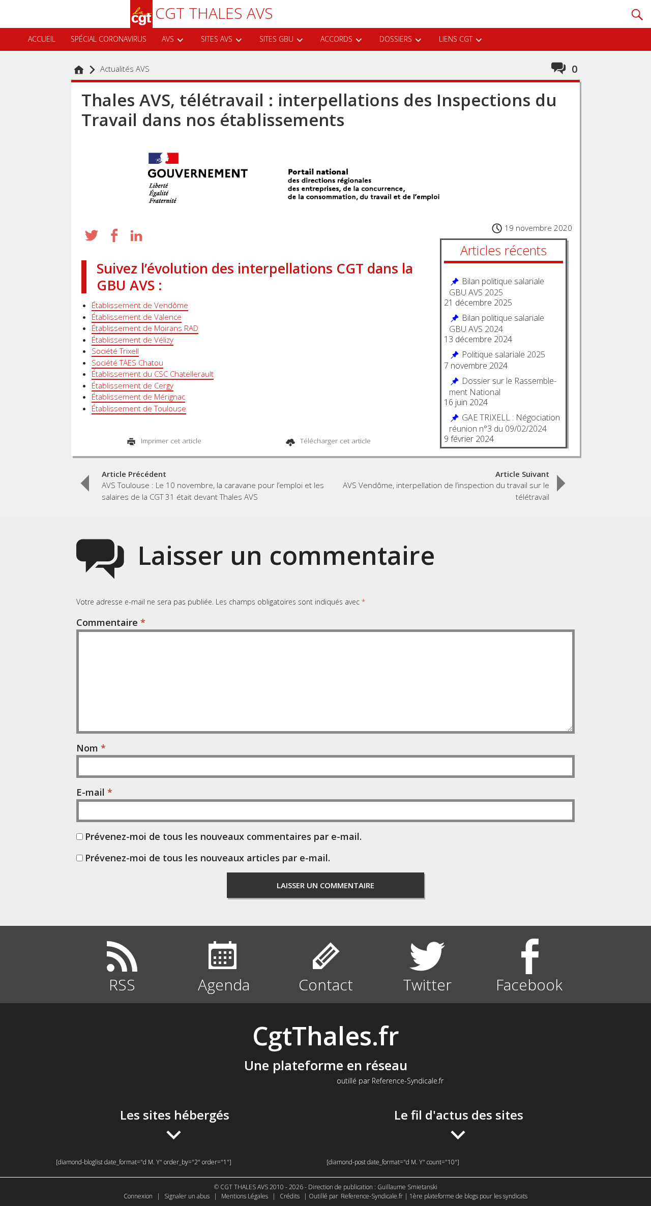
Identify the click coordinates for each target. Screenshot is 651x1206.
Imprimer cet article (170, 440)
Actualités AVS (125, 69)
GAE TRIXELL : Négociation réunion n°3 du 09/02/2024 (504, 423)
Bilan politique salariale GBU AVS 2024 (496, 323)
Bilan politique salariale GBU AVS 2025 (496, 286)
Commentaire (110, 622)
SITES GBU (276, 39)
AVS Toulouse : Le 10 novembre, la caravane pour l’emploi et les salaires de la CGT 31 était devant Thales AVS (213, 485)
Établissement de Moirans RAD (145, 328)
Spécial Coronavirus (108, 39)
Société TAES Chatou (127, 362)
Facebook (529, 984)
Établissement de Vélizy (132, 340)
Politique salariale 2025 (503, 354)
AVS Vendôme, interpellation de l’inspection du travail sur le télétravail (446, 485)
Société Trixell (115, 351)
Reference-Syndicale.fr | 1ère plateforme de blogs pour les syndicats (434, 1196)
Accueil (81, 75)
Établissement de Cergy (132, 385)
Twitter (427, 984)
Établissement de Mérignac (138, 396)
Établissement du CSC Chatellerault (153, 374)
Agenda (224, 984)
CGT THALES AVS (214, 13)
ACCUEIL (41, 39)
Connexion (138, 1196)
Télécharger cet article (334, 440)
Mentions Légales (244, 1196)
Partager (114, 235)
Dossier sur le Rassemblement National (502, 386)
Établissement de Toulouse (139, 408)
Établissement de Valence (137, 317)
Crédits (290, 1196)
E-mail (94, 792)
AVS (168, 39)
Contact (326, 984)
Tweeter (91, 235)
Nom (91, 748)
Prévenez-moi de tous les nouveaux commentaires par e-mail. (223, 836)
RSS (122, 984)
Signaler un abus (187, 1196)
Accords (336, 39)
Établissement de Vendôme (140, 305)
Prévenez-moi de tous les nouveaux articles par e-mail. (207, 858)
